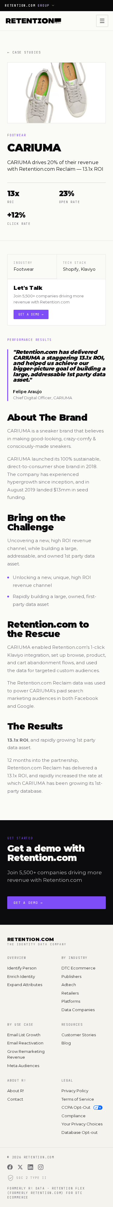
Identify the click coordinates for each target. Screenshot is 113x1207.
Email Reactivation (25, 1042)
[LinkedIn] (30, 1167)
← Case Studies (24, 52)
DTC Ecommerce (78, 968)
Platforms (70, 1001)
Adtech (68, 984)
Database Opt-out (79, 1132)
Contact (15, 1099)
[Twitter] (20, 1167)
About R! (15, 1090)
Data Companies (78, 1009)
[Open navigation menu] (102, 21)
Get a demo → (31, 314)
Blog (66, 1042)
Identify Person (21, 968)
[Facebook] (10, 1167)
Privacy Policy (74, 1090)
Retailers (70, 993)
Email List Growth (23, 1034)
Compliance (73, 1115)
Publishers (71, 976)
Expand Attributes (24, 984)
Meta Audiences (23, 1065)
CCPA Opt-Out (75, 1107)
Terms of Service (77, 1099)
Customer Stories (78, 1034)
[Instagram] (40, 1167)
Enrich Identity (21, 976)
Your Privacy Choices (81, 1123)
